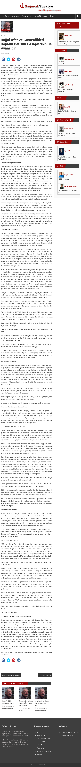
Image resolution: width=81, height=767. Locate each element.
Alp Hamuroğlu (6, 29)
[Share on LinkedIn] (19, 60)
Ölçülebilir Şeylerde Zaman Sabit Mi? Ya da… (42, 703)
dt (13, 706)
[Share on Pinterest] (13, 60)
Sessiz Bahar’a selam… (65, 64)
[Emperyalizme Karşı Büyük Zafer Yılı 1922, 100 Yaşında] (25, 693)
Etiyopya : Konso (45, 675)
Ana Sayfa (5, 16)
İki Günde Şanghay (64, 179)
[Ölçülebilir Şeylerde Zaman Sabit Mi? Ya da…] (41, 693)
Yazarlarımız (26, 16)
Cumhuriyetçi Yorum (68, 735)
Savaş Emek (68, 71)
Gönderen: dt (5, 53)
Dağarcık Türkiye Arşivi (40, 16)
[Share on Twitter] (8, 60)
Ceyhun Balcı (68, 175)
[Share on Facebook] (3, 60)
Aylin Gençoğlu (69, 59)
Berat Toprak (68, 129)
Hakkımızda (15, 16)
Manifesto (43, 745)
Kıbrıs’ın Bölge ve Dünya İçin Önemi (8, 702)
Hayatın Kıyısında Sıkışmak (11, 675)
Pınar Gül (67, 107)
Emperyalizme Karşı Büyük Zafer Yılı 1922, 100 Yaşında (26, 703)
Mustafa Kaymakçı (70, 186)
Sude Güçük (68, 35)
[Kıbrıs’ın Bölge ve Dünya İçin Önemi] (8, 693)
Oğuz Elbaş (68, 151)
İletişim (52, 16)
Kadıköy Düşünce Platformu (70, 732)
